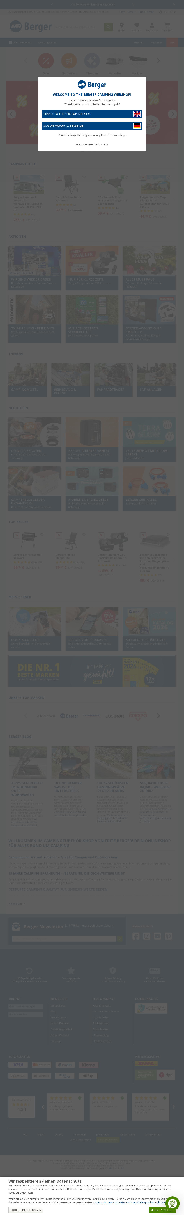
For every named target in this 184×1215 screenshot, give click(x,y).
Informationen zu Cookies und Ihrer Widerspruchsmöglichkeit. (131, 1202)
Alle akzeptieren (162, 1210)
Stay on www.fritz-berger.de (63, 125)
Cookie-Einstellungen (25, 1210)
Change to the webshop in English (67, 113)
